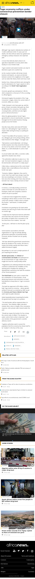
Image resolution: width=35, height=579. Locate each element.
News (3, 7)
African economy (19, 336)
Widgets (3, 571)
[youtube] (14, 551)
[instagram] (32, 551)
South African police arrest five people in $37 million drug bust (17, 500)
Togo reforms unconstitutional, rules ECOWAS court (15, 397)
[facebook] (28, 551)
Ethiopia (5, 528)
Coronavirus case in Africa (15, 342)
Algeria (4, 465)
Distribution (4, 564)
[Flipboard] (23, 551)
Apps (32, 568)
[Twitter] (19, 551)
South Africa (6, 497)
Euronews (31, 571)
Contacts (3, 560)
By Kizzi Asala (5, 43)
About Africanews (6, 556)
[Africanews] (12, 3)
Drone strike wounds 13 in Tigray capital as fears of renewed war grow (17, 531)
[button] (19, 30)
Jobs (2, 568)
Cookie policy (30, 560)
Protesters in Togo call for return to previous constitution (16, 384)
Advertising (30, 564)
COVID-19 (8, 345)
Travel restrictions (12, 349)
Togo (4, 37)
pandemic (18, 345)
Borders (16, 339)
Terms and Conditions (27, 556)
